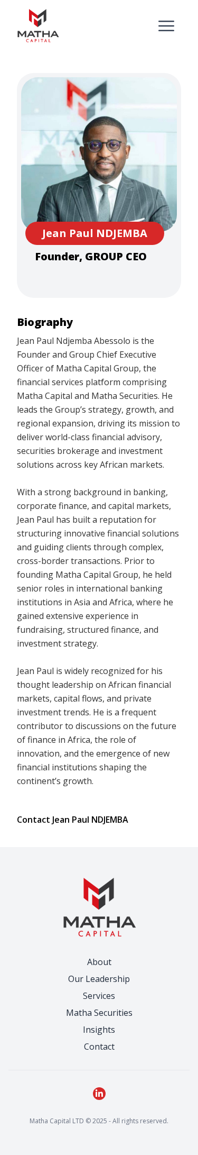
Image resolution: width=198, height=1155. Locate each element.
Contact (99, 1046)
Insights (99, 1029)
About (99, 962)
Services (99, 996)
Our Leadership (99, 979)
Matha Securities (99, 1012)
